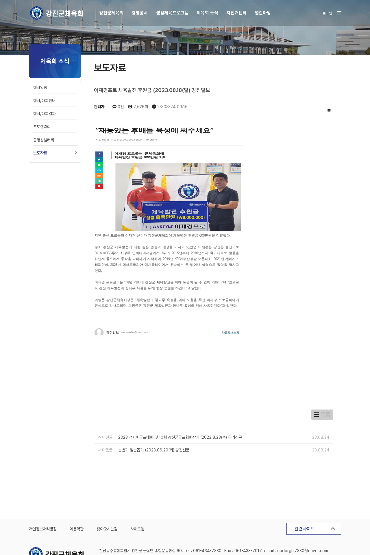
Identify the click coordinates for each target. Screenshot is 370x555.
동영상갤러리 (43, 139)
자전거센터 (236, 13)
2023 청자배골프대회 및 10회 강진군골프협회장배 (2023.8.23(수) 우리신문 (180, 437)
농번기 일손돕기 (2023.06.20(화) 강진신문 (153, 449)
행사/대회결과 (44, 113)
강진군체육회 (56, 13)
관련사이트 (305, 529)
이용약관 (77, 528)
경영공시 (140, 13)
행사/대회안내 (44, 100)
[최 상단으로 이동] (345, 533)
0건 (120, 106)
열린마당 (263, 13)
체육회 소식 (207, 13)
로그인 (327, 13)
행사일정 (40, 87)
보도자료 (40, 152)
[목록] (329, 110)
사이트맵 (137, 528)
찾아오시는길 (107, 528)
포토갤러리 (42, 126)
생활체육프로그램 (172, 13)
